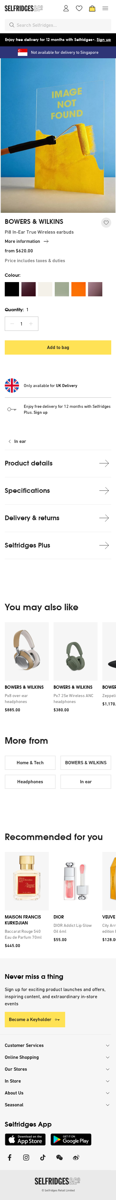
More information (22, 241)
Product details (29, 463)
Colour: (13, 275)
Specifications (27, 490)
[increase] (31, 323)
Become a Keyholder (30, 1019)
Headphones (30, 781)
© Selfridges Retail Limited (58, 1190)
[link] (25, 698)
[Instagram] (26, 1161)
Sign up (104, 39)
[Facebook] (9, 1161)
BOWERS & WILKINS (34, 222)
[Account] (66, 8)
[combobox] (63, 25)
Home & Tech (30, 762)
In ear (20, 441)
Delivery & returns (32, 518)
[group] (58, 669)
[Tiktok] (43, 1161)
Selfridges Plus (27, 545)
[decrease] (12, 323)
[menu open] (105, 8)
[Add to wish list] (106, 223)
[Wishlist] (79, 8)
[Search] (12, 25)
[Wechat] (59, 1161)
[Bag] (92, 8)
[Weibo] (76, 1161)
